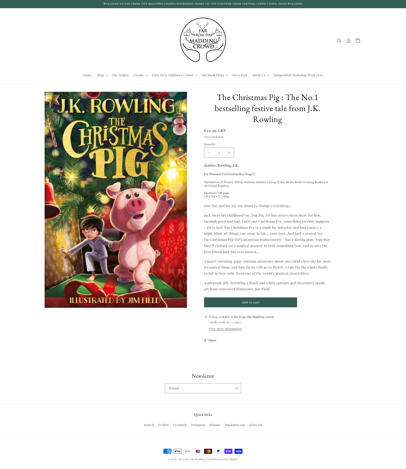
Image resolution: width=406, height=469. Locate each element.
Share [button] (212, 340)
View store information (225, 329)
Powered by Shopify (226, 459)
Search (149, 425)
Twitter (163, 425)
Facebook (180, 425)
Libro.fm (255, 425)
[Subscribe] (236, 388)
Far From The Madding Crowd (196, 459)
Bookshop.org (235, 425)
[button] (102, 75)
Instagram (198, 425)
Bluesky (215, 425)
